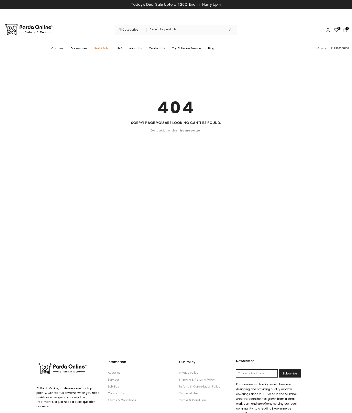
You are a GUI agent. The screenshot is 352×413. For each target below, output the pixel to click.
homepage (190, 130)
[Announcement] (176, 4)
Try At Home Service (186, 48)
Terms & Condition (192, 400)
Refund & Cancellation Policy (199, 386)
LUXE (119, 48)
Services (114, 380)
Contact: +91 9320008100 (333, 48)
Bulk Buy (113, 386)
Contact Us (157, 48)
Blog (211, 48)
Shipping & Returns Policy (197, 380)
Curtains (57, 48)
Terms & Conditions (122, 400)
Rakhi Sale (102, 48)
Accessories (78, 48)
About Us (135, 48)
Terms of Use (188, 393)
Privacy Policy (188, 373)
